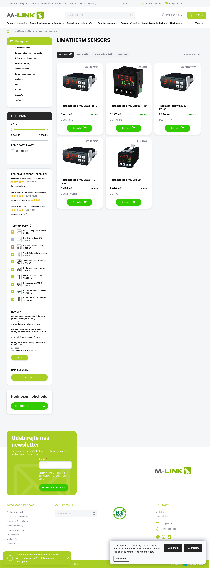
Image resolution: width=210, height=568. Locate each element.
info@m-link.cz (168, 523)
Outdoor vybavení (23, 48)
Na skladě (21, 151)
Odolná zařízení (22, 69)
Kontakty (11, 544)
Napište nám (12, 539)
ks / (29, 377)
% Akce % (19, 95)
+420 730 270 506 (169, 529)
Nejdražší (82, 54)
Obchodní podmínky (15, 3)
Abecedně (122, 54)
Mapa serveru (13, 535)
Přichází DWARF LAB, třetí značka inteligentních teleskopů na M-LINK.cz (28, 330)
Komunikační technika (25, 74)
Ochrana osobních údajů (39, 3)
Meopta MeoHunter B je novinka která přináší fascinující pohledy (28, 317)
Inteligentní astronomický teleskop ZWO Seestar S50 (29, 343)
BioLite (18, 90)
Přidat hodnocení (21, 406)
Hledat (131, 15)
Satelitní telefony (22, 63)
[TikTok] (169, 536)
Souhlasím (193, 548)
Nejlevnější (65, 54)
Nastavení (121, 558)
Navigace (19, 79)
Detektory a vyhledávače (26, 58)
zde (151, 551)
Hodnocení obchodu (15, 530)
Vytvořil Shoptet (174, 564)
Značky (18, 100)
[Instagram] (163, 536)
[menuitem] (17, 23)
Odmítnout (173, 548)
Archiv (20, 357)
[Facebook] (158, 536)
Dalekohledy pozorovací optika (28, 53)
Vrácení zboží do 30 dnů (65, 3)
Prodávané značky (88, 3)
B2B (16, 84)
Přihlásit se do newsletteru (53, 487)
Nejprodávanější (103, 54)
